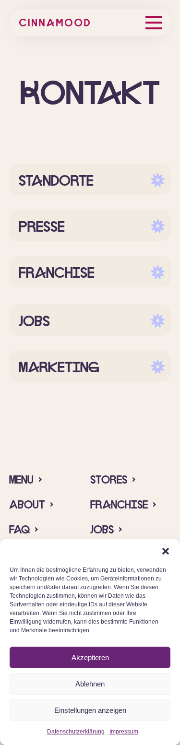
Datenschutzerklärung (76, 731)
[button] (165, 551)
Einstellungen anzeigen (90, 710)
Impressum (123, 731)
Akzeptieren (90, 657)
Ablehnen (90, 684)
